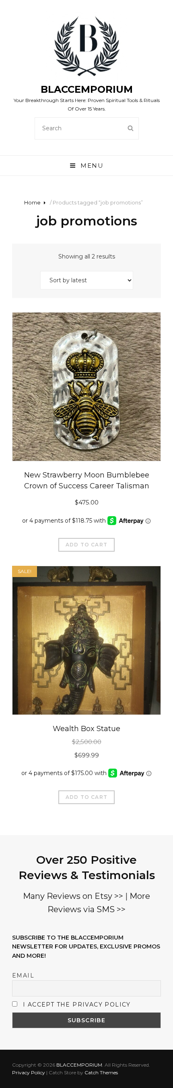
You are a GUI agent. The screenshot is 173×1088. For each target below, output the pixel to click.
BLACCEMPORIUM (87, 89)
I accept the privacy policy (77, 1004)
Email (23, 975)
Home (32, 202)
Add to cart (86, 545)
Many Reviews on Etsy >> (73, 896)
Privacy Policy (28, 1072)
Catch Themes (101, 1072)
